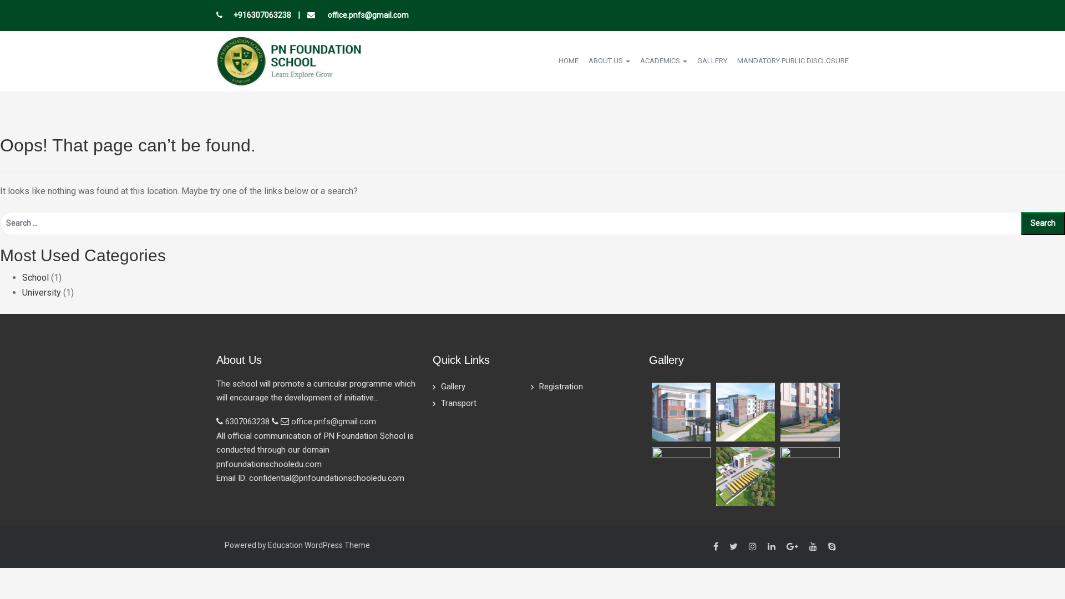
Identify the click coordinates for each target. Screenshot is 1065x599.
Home (569, 61)
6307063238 (247, 422)
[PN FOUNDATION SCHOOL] (289, 60)
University (41, 292)
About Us (607, 61)
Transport (458, 403)
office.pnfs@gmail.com (367, 15)
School (35, 277)
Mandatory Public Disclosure (793, 61)
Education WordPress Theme (319, 545)
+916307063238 (262, 15)
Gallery (712, 61)
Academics (661, 61)
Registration (561, 387)
